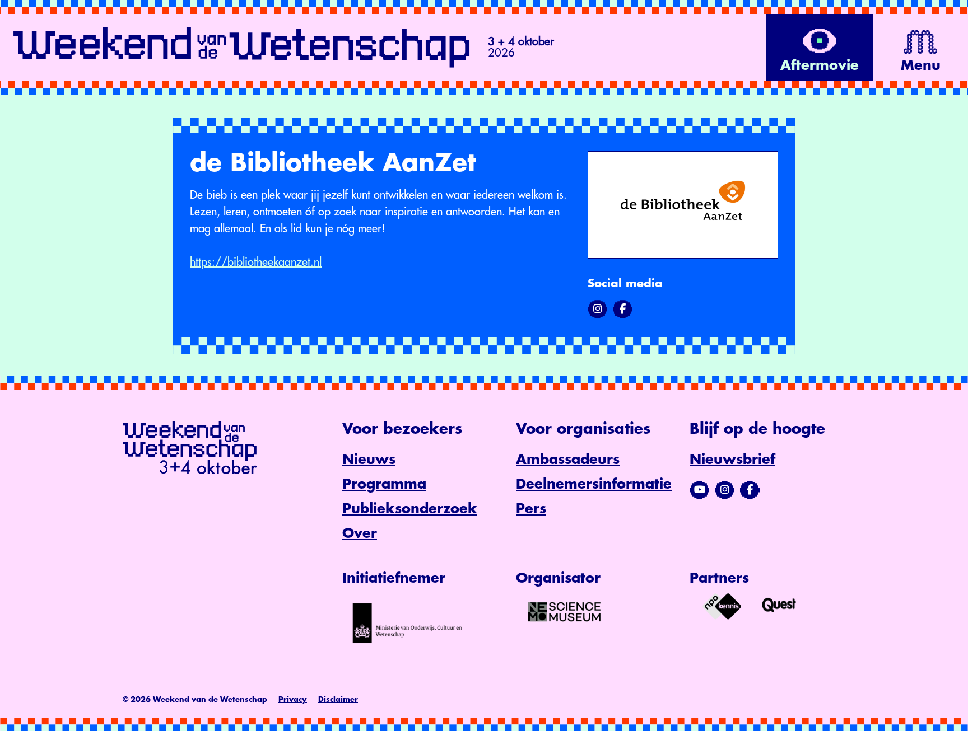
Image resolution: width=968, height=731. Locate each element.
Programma (384, 484)
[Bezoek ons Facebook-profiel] (750, 490)
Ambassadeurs (568, 459)
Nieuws (368, 459)
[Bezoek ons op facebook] (622, 309)
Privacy (292, 699)
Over (359, 533)
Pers (531, 509)
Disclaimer (338, 699)
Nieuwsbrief (732, 459)
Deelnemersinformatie (594, 484)
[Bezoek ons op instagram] (597, 309)
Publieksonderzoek (409, 509)
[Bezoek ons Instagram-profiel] (724, 490)
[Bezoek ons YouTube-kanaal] (699, 490)
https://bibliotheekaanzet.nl (256, 262)
